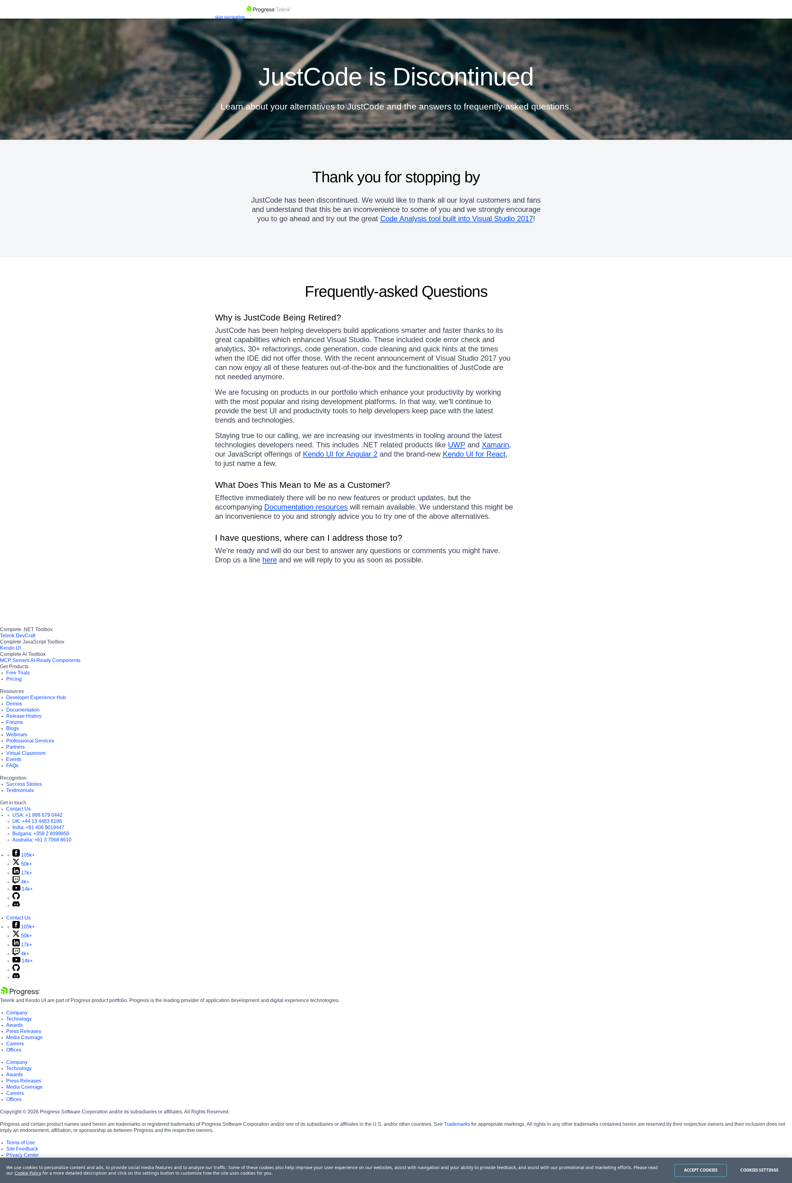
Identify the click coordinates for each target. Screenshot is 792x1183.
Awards (14, 1025)
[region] (396, 1170)
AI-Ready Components (55, 660)
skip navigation (230, 16)
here (269, 560)
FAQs (12, 765)
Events (13, 759)
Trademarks (457, 1124)
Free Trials (18, 672)
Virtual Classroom (25, 753)
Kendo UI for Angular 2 (340, 454)
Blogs (12, 728)
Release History (23, 716)
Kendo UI (10, 648)
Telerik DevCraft (17, 635)
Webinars (16, 734)
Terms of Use (20, 1142)
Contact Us (18, 808)
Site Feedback (22, 1148)
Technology (19, 1019)
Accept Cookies (701, 1170)
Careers (15, 1043)
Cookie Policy (28, 1173)
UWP (456, 445)
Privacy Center (22, 1155)
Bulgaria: (40, 833)
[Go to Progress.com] (20, 994)
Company (17, 1012)
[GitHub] (16, 898)
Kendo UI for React (474, 454)
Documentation (23, 709)
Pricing (14, 679)
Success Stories (24, 784)
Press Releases (23, 1031)
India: (38, 827)
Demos (14, 703)
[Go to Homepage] (268, 16)
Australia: (41, 839)
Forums (14, 722)
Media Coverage (24, 1037)
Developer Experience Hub (36, 697)
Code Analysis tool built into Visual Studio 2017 (456, 218)
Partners (15, 747)
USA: (37, 815)
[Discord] (16, 905)
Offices (13, 1049)
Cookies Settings (759, 1170)
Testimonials (20, 790)
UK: (37, 821)
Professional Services (30, 740)
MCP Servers (14, 660)
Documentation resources (306, 507)
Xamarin (495, 445)
